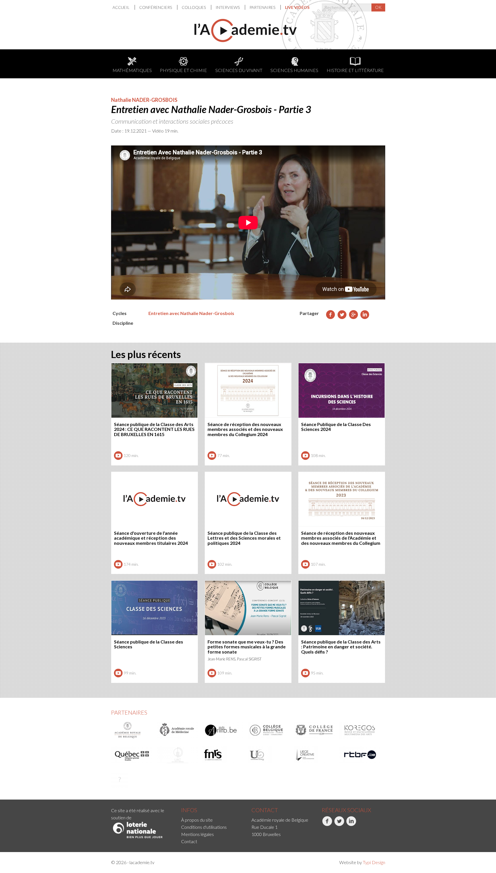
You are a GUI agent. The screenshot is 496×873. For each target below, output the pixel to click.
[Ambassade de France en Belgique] (119, 779)
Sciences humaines (294, 70)
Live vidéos (297, 7)
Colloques (194, 7)
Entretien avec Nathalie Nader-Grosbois (191, 313)
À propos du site (197, 820)
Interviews (228, 7)
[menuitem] (124, 7)
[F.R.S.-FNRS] (223, 754)
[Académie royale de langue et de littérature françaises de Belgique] (223, 730)
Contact (189, 841)
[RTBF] (360, 754)
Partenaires (262, 7)
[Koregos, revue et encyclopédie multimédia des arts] (360, 730)
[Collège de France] (315, 730)
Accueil (121, 7)
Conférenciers (156, 7)
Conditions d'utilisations (204, 827)
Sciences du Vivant (238, 70)
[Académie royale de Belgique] (132, 730)
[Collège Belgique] (269, 730)
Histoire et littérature (355, 70)
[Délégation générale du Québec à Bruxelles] (132, 754)
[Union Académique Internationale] (178, 754)
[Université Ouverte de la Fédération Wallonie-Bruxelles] (269, 754)
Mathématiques (132, 70)
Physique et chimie (183, 70)
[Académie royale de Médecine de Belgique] (178, 730)
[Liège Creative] (315, 754)
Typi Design (374, 862)
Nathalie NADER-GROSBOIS (144, 100)
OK (378, 7)
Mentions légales (197, 834)
